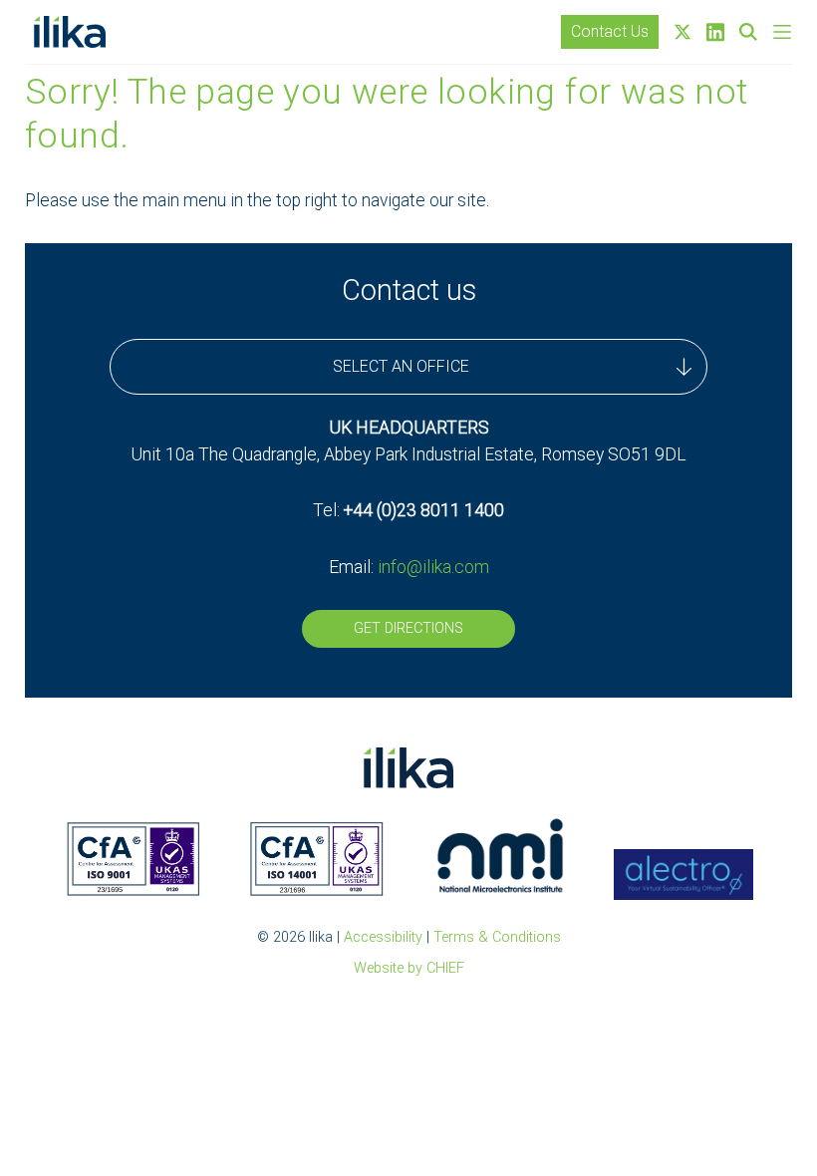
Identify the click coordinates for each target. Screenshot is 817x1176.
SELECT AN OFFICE (401, 366)
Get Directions (408, 628)
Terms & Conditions (497, 937)
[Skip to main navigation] (782, 32)
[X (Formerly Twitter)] (682, 32)
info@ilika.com (433, 567)
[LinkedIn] (715, 32)
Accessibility (383, 937)
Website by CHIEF (409, 968)
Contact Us (610, 31)
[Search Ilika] (748, 32)
